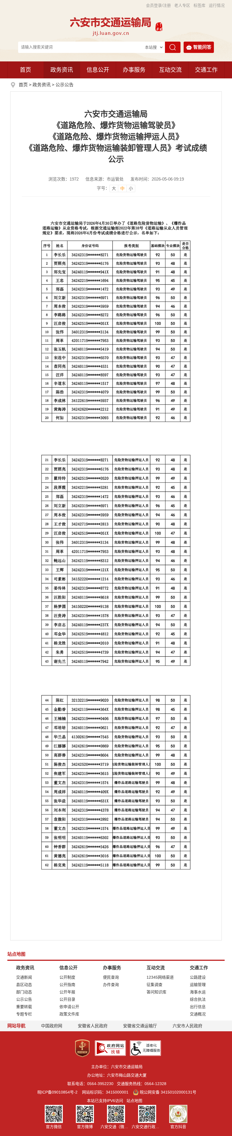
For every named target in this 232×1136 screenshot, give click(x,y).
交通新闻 (24, 977)
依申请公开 (69, 1006)
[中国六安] (158, 26)
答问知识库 (156, 992)
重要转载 (24, 1006)
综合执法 (198, 999)
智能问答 (202, 47)
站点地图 (134, 1100)
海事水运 (198, 992)
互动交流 (170, 70)
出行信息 (198, 1006)
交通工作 (206, 70)
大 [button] (114, 188)
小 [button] (131, 188)
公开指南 (67, 984)
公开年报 (67, 992)
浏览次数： (63, 179)
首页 (25, 70)
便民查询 (111, 977)
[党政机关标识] (82, 1048)
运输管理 (198, 984)
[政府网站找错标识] (110, 1048)
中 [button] (122, 188)
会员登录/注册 (158, 5)
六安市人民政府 (187, 1025)
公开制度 (67, 977)
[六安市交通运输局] (111, 26)
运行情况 (217, 5)
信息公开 (98, 70)
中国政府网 (51, 1025)
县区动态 (24, 984)
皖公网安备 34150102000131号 (168, 1092)
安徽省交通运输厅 (140, 1025)
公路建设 (198, 977)
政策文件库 (69, 1014)
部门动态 (24, 992)
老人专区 (182, 5)
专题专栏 (24, 1014)
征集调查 (154, 984)
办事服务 (134, 70)
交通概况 (198, 1014)
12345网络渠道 (160, 977)
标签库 (199, 5)
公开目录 (67, 999)
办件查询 (111, 984)
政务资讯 (61, 70)
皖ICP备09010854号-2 (57, 1092)
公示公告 (64, 84)
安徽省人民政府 (93, 1025)
